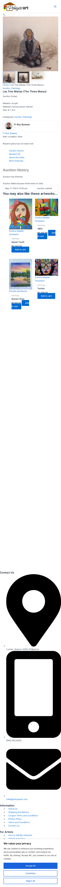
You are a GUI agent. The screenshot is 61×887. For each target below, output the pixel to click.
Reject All (30, 881)
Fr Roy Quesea (10, 133)
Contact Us (13, 825)
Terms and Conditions (19, 822)
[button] (30, 14)
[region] (30, 863)
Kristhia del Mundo (18, 291)
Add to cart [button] (20, 249)
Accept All (30, 866)
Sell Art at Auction (16, 838)
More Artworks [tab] (16, 161)
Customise (30, 873)
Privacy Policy (15, 819)
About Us (12, 809)
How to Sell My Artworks (20, 835)
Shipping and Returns (18, 812)
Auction (6, 88)
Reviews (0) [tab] (14, 154)
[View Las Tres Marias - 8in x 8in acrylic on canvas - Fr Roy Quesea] (9, 77)
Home (6, 85)
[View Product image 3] (38, 75)
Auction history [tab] (16, 150)
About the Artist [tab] (16, 157)
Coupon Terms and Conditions (23, 815)
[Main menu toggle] (55, 6)
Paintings (15, 88)
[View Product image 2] (23, 77)
